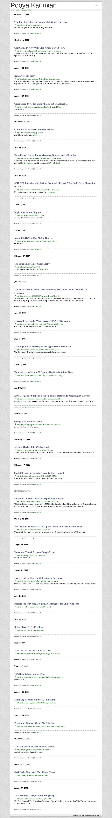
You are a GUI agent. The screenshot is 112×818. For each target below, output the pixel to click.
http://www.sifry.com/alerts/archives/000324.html (34, 607)
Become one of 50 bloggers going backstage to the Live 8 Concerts (46, 603)
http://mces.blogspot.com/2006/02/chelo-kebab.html (35, 450)
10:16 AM (30, 563)
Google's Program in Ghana (28, 421)
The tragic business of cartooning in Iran (34, 746)
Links (17, 10)
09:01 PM (30, 168)
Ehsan (69, 83)
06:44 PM (30, 458)
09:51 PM (30, 484)
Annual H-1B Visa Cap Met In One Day (34, 238)
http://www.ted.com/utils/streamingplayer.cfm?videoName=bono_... (40, 677)
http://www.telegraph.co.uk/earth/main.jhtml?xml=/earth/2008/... (39, 107)
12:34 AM (30, 732)
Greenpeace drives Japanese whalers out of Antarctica (41, 103)
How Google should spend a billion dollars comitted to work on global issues (52, 395)
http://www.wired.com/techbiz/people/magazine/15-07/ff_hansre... (40, 158)
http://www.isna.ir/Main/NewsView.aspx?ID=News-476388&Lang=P (41, 726)
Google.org (18, 401)
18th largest (35, 83)
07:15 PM (30, 589)
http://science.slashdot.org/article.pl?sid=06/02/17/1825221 (37, 476)
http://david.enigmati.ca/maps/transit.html (31, 555)
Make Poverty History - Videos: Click (32, 650)
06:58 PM (30, 432)
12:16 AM (30, 306)
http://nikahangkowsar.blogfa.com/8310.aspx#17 (33, 749)
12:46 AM (30, 358)
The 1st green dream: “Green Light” (32, 263)
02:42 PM (30, 659)
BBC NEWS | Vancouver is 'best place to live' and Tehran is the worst (48, 526)
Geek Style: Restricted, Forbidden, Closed (34, 772)
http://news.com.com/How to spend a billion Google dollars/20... (39, 399)
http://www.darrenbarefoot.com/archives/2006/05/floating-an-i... (39, 349)
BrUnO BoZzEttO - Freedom (28, 627)
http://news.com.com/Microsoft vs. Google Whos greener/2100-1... (40, 324)
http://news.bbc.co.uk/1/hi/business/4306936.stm (33, 529)
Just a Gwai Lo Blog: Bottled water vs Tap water (38, 578)
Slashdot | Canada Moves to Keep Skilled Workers (39, 498)
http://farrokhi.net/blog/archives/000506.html (32, 775)
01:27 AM (30, 685)
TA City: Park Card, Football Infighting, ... (35, 795)
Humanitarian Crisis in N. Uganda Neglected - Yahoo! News (43, 372)
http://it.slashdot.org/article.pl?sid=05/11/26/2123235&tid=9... (38, 501)
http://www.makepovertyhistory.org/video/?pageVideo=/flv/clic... (39, 653)
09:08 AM (30, 636)
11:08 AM (30, 407)
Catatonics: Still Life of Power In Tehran (34, 129)
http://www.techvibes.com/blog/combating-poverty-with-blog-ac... (39, 51)
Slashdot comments (27, 163)
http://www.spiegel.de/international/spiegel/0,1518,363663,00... (39, 190)
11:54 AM (30, 809)
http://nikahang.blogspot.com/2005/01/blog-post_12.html (36, 703)
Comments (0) (37, 33)
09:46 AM (30, 223)
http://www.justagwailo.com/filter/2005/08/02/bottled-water (37, 581)
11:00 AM (30, 33)
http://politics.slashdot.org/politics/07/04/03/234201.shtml (36, 241)
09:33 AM (30, 115)
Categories (23, 10)
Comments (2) (37, 538)
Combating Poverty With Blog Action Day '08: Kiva (40, 47)
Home (12, 10)
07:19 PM (30, 781)
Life (20, 33)
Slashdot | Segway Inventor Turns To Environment (39, 472)
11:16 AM (30, 381)
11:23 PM (30, 249)
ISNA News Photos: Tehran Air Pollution (34, 723)
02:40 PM (30, 198)
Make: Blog (44, 269)
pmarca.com (51, 192)
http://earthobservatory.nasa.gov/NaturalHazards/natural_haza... (38, 79)
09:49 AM (30, 275)
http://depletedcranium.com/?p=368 (29, 25)
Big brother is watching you (28, 212)
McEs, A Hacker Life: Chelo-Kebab (31, 447)
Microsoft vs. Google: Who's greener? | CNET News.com (42, 320)
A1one (35, 135)
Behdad (57, 163)
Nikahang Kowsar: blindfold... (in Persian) (35, 699)
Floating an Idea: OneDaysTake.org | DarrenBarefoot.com (43, 346)
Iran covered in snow (24, 75)
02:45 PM (30, 61)
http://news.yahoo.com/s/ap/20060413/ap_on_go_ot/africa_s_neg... (40, 375)
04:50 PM (30, 512)
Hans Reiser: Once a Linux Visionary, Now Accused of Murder (45, 155)
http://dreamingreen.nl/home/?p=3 (28, 267)
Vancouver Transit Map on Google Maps (34, 552)
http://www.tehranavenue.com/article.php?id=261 (34, 799)
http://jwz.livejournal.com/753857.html (30, 215)
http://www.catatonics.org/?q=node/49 (30, 132)
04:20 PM (30, 332)
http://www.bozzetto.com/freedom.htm (30, 630)
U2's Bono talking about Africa (29, 674)
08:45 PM (30, 89)
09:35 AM (30, 538)
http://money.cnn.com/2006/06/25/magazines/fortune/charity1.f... (39, 296)
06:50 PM (30, 612)
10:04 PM (30, 757)
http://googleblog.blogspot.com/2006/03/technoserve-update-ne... (39, 424)
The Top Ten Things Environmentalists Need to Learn (40, 22)
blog (41, 163)
